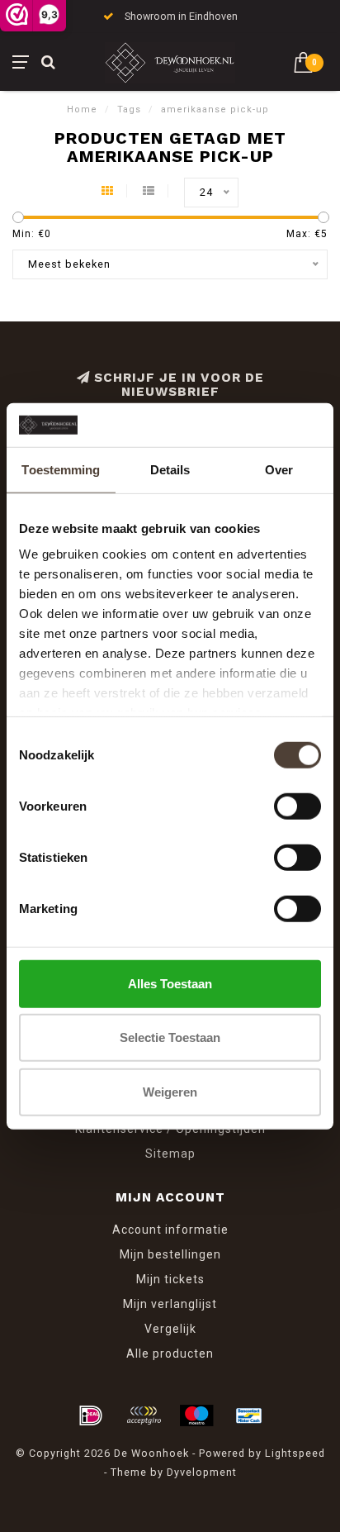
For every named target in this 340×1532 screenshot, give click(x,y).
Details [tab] (170, 469)
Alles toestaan (170, 983)
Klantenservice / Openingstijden (170, 1128)
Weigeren (170, 1091)
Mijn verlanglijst (170, 1304)
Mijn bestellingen (170, 1254)
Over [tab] (279, 469)
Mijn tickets (170, 1279)
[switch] (297, 805)
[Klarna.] (143, 1415)
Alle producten (170, 1353)
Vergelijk (170, 1328)
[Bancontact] (249, 1415)
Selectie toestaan (170, 1037)
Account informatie (170, 1229)
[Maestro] (196, 1415)
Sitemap (170, 1153)
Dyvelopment (202, 1472)
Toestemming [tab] (60, 469)
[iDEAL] (90, 1415)
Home (82, 109)
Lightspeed (295, 1453)
